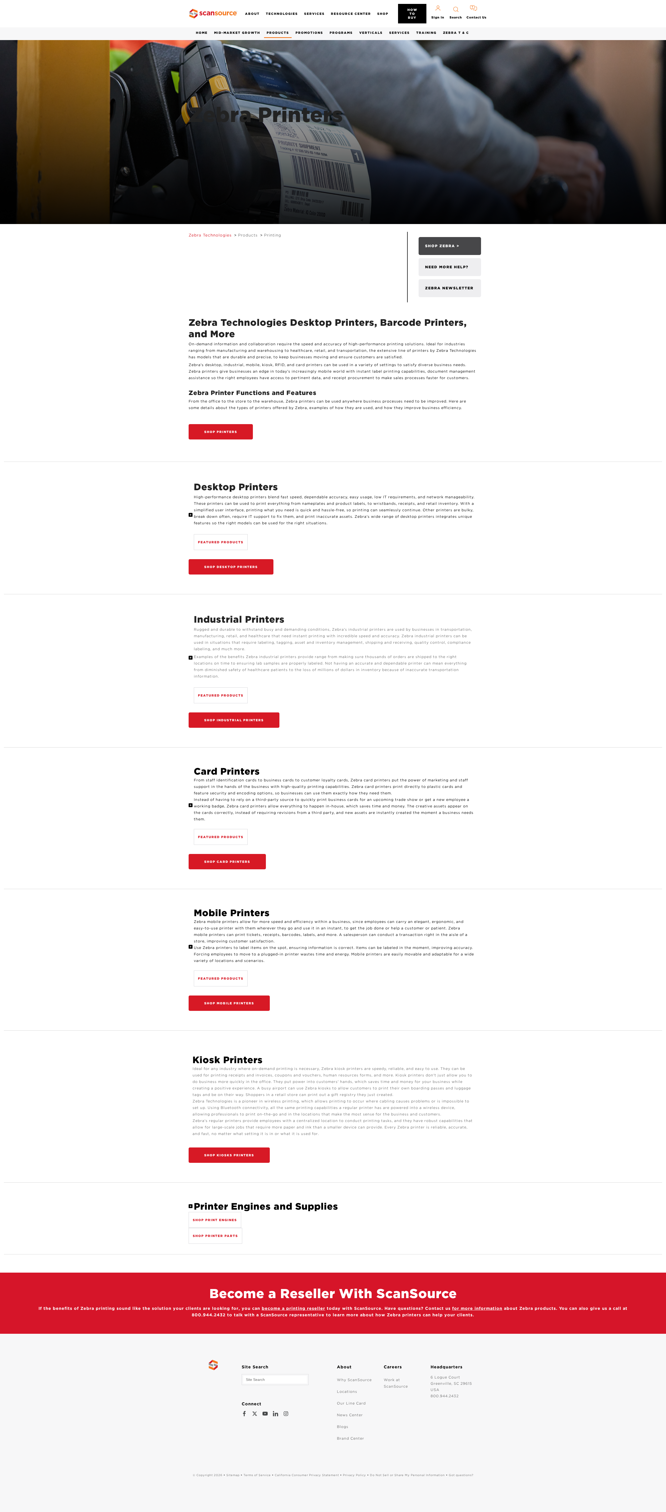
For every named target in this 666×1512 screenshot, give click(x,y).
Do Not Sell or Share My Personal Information (407, 1475)
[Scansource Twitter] (254, 1413)
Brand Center (350, 1438)
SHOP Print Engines (215, 1220)
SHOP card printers (227, 862)
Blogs (342, 1427)
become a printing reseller (293, 1308)
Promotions (309, 33)
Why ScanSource (354, 1380)
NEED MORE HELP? (447, 267)
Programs (341, 33)
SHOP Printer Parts (215, 1236)
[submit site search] (303, 1379)
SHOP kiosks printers (229, 1155)
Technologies (282, 14)
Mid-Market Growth (237, 33)
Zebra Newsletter (449, 288)
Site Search (255, 1366)
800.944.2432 (445, 1396)
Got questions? (461, 1475)
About (252, 14)
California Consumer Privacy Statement (307, 1475)
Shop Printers (220, 432)
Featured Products (221, 542)
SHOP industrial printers (234, 720)
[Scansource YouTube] (265, 1413)
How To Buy (412, 14)
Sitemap (233, 1475)
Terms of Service (257, 1475)
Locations (347, 1391)
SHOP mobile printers (229, 1003)
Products (278, 33)
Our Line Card (351, 1403)
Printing (272, 235)
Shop (382, 14)
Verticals (371, 33)
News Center (350, 1415)
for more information (477, 1308)
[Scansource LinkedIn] (275, 1413)
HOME (202, 33)
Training (426, 33)
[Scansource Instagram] (286, 1413)
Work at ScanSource (396, 1383)
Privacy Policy (354, 1475)
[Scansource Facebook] (244, 1413)
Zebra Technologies (210, 235)
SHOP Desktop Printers (231, 567)
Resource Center (351, 14)
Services (314, 14)
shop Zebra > (442, 246)
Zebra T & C (456, 33)
